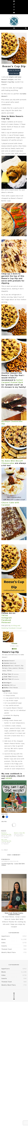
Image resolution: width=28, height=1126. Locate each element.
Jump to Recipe (14, 70)
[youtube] (14, 13)
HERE (8, 778)
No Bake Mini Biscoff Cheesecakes (12, 462)
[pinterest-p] (14, 10)
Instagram (6, 618)
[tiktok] (14, 4)
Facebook (6, 620)
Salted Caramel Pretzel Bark (12, 381)
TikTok (4, 615)
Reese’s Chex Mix (19, 833)
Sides (3, 943)
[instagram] (14, 7)
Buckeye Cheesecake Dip (6, 833)
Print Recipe (14, 73)
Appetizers (5, 936)
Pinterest (6, 622)
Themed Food (6, 949)
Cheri (6, 850)
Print (15, 649)
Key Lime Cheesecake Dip (6, 840)
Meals (3, 939)
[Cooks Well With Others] (14, 21)
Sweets (4, 946)
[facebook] (14, 1)
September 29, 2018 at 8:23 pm (9, 861)
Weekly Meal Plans (8, 952)
